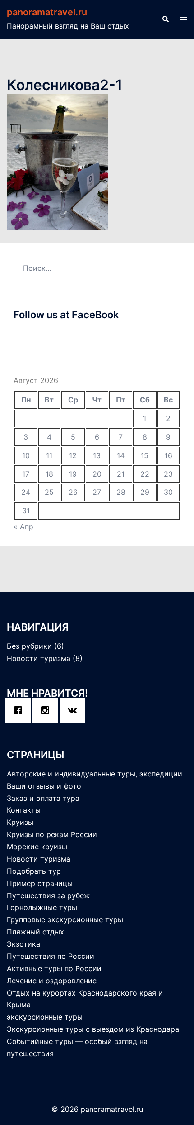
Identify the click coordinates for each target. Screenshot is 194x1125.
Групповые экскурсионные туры (65, 919)
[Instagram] (47, 710)
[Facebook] (20, 710)
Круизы (20, 822)
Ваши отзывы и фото (44, 785)
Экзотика (23, 943)
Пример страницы (40, 883)
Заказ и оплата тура (43, 798)
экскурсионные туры (45, 1016)
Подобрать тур (34, 871)
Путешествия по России (50, 956)
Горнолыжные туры (42, 907)
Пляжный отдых (35, 931)
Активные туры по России (54, 968)
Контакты (24, 809)
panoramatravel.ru (47, 12)
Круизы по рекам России (52, 834)
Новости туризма (38, 658)
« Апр (23, 526)
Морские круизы (37, 846)
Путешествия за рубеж (48, 895)
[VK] (74, 710)
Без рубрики (29, 646)
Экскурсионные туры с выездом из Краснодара (93, 1029)
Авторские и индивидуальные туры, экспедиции (94, 773)
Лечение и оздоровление (52, 980)
